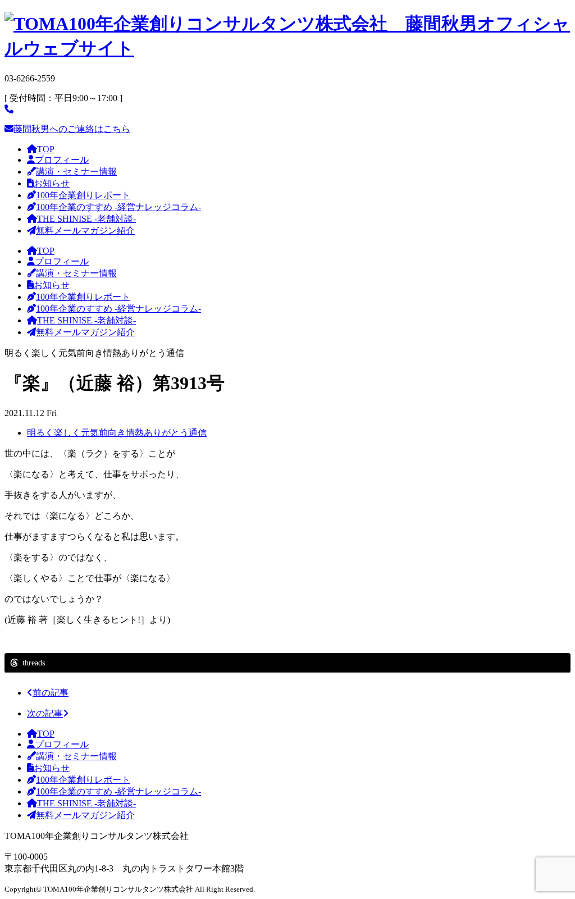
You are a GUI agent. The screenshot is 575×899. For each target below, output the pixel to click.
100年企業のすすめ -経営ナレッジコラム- (118, 207)
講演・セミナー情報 (76, 171)
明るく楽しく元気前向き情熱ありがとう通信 (117, 432)
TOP (45, 149)
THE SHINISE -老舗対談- (86, 218)
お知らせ (52, 183)
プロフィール (62, 160)
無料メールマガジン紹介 (85, 230)
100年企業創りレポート (83, 195)
